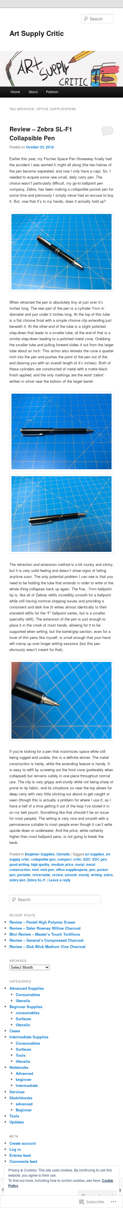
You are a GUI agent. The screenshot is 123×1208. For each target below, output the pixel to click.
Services (17, 1091)
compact (64, 859)
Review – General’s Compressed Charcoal (46, 940)
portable (24, 874)
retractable (41, 874)
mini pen (47, 869)
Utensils (63, 854)
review (57, 874)
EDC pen (99, 859)
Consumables (28, 994)
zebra (108, 874)
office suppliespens (72, 869)
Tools (20, 1055)
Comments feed (23, 1161)
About (33, 91)
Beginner (24, 1110)
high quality (40, 864)
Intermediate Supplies (28, 1036)
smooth (71, 874)
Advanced (24, 1073)
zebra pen (17, 879)
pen (92, 869)
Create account (22, 1143)
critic (77, 859)
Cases (14, 1030)
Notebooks (18, 1067)
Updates (16, 1122)
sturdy (84, 874)
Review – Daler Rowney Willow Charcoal (45, 928)
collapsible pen (43, 859)
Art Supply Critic (36, 33)
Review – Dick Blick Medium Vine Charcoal (47, 946)
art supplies (94, 854)
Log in (15, 1149)
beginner (23, 1079)
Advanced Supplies (26, 988)
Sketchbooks (20, 1097)
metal (79, 864)
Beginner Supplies (40, 854)
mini (35, 869)
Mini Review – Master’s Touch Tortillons (44, 934)
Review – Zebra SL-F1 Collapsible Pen (40, 133)
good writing (19, 864)
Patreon (52, 91)
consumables (27, 1012)
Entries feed (20, 1155)
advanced (24, 1103)
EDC (87, 859)
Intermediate (27, 1085)
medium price (62, 864)
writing (96, 874)
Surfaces (23, 1018)
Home (15, 91)
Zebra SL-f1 (36, 879)
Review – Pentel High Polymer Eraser (42, 922)
